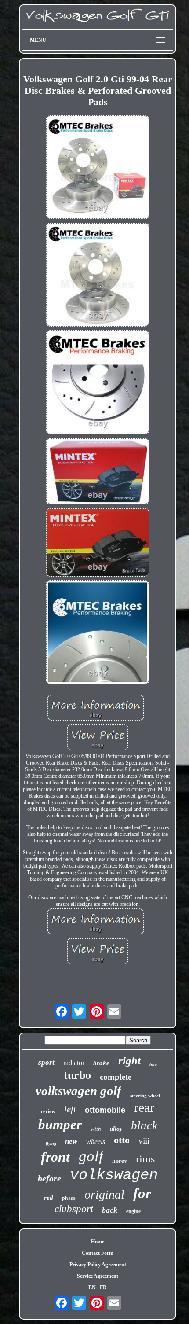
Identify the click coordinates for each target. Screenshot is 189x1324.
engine (133, 1211)
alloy (116, 1128)
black (144, 1125)
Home (97, 1242)
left (70, 1109)
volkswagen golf (78, 1091)
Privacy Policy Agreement (97, 1264)
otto (122, 1139)
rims (145, 1159)
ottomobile (105, 1110)
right (129, 1061)
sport (46, 1062)
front (55, 1157)
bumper (60, 1124)
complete (115, 1076)
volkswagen (114, 1175)
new (71, 1141)
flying (51, 1143)
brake (101, 1063)
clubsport (74, 1208)
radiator (73, 1063)
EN (92, 1287)
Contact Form (97, 1253)
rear (144, 1107)
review (48, 1111)
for (142, 1193)
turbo (77, 1075)
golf (91, 1156)
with (96, 1128)
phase (69, 1198)
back (109, 1210)
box (153, 1064)
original (104, 1194)
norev (119, 1160)
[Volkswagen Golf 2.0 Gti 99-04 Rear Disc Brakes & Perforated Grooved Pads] (97, 168)
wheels (95, 1141)
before (49, 1178)
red (48, 1197)
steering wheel (145, 1095)
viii (143, 1140)
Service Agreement (97, 1276)
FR (103, 1287)
